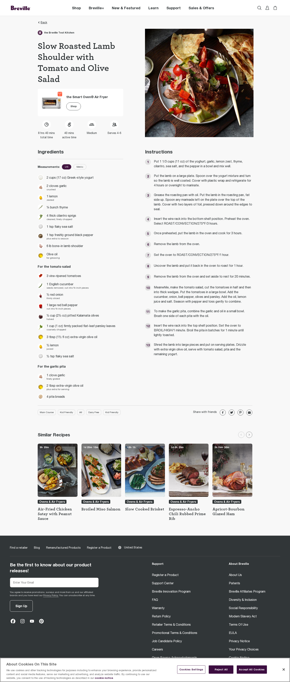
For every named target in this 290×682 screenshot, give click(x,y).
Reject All (221, 669)
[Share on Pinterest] (240, 412)
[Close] (283, 669)
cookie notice (104, 677)
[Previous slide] (241, 435)
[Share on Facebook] (223, 412)
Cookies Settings (191, 669)
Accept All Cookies (252, 669)
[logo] (21, 8)
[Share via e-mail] (249, 412)
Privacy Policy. (51, 595)
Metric (80, 166)
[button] (96, 8)
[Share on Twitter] (232, 412)
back (44, 22)
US (66, 166)
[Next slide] (249, 435)
